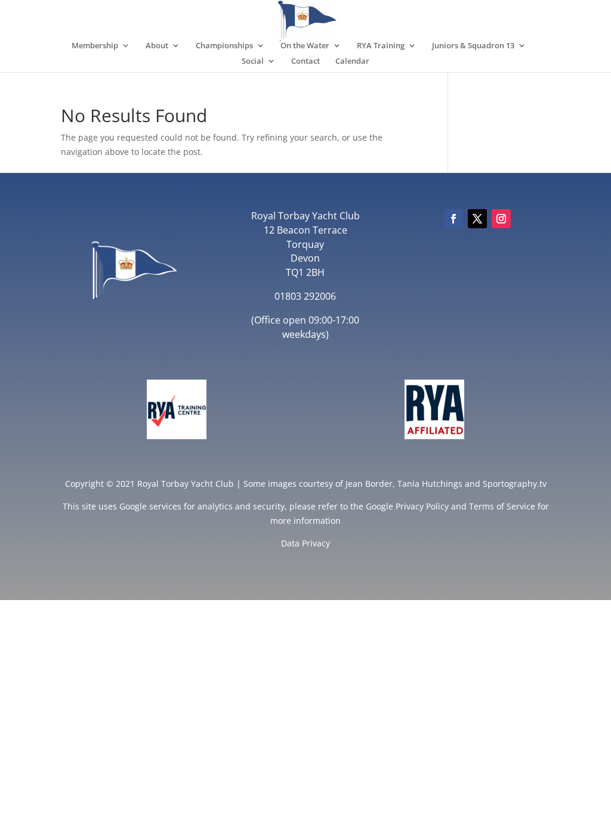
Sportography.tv (515, 483)
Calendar (352, 61)
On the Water (304, 46)
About (157, 46)
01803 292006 (305, 296)
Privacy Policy (422, 506)
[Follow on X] (477, 218)
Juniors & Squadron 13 (473, 46)
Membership (95, 46)
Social (253, 61)
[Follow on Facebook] (453, 218)
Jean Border (369, 483)
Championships (224, 46)
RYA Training (381, 46)
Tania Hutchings (429, 483)
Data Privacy (305, 543)
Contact (305, 61)
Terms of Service (502, 506)
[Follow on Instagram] (501, 218)
